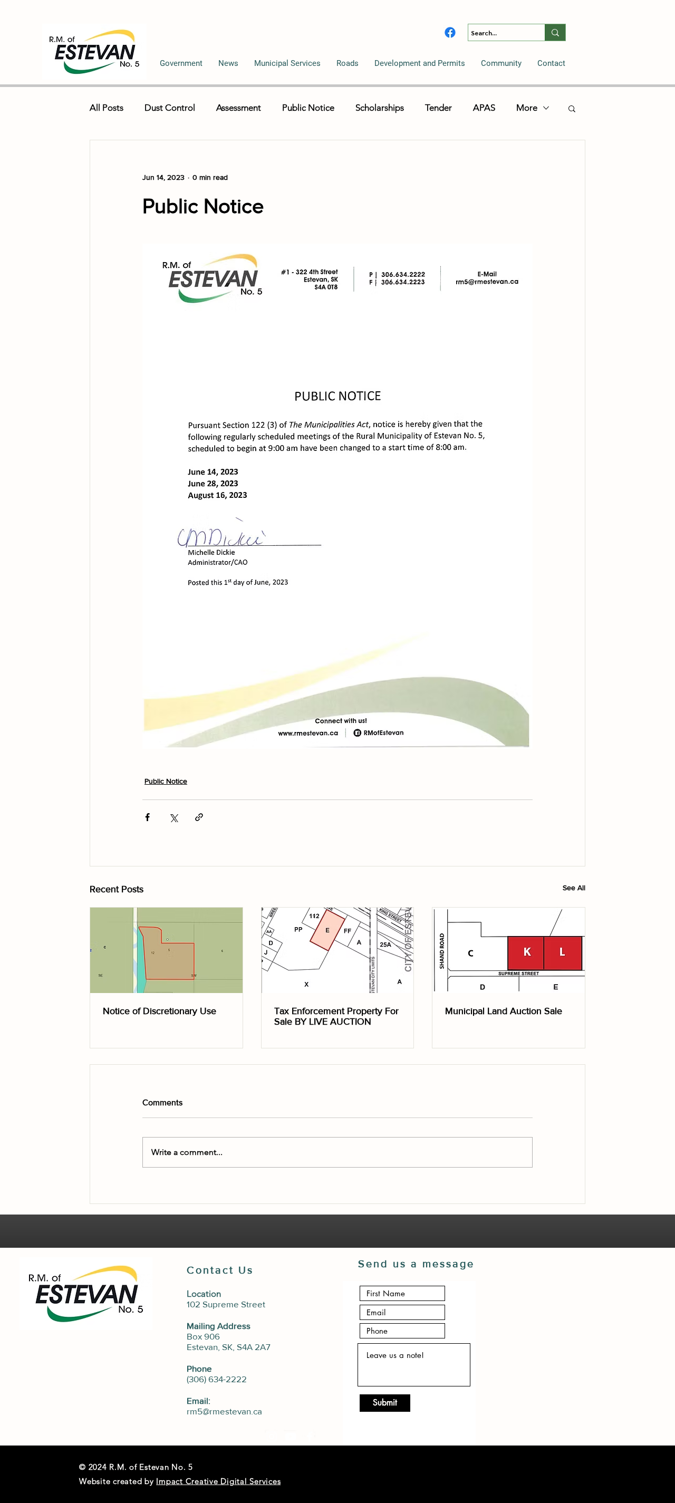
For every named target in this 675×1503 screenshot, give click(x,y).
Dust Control (169, 107)
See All (574, 887)
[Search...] (555, 32)
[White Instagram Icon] (271, 1436)
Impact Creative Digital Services (218, 1481)
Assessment (238, 107)
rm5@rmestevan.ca (224, 1411)
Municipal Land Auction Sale (503, 1011)
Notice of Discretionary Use (159, 1011)
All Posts (106, 107)
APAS (484, 107)
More (526, 107)
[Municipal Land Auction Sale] (508, 950)
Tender (438, 107)
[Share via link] (199, 817)
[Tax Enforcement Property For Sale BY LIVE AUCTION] (338, 950)
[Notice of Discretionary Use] (166, 950)
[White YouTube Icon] (290, 1436)
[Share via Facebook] (147, 817)
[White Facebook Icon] (309, 1436)
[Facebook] (450, 32)
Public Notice (308, 107)
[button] (181, 63)
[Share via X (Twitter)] (173, 817)
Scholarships (379, 107)
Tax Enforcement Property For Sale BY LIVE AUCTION (336, 1016)
